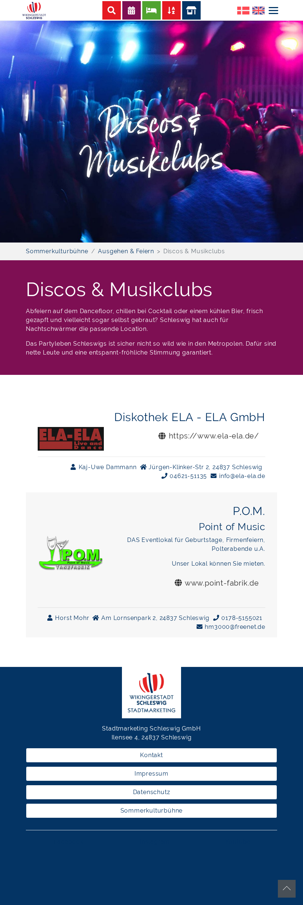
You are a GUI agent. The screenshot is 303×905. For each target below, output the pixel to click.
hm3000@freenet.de (234, 626)
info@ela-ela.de (241, 475)
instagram (155, 841)
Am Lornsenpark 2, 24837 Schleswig (154, 617)
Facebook (68, 841)
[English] (258, 9)
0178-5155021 (241, 617)
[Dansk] (243, 9)
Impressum (151, 773)
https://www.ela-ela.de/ (213, 435)
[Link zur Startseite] (34, 9)
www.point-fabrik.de (221, 583)
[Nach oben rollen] (287, 889)
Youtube (238, 841)
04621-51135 (187, 475)
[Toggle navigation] (273, 10)
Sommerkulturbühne (151, 810)
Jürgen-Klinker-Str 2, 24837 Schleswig (204, 467)
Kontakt (151, 755)
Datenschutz (151, 792)
